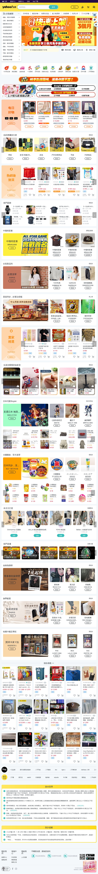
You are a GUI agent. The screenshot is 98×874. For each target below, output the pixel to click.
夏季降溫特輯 (34, 50)
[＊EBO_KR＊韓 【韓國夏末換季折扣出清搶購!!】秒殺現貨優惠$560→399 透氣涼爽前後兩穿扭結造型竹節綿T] (33, 518)
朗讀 (94, 15)
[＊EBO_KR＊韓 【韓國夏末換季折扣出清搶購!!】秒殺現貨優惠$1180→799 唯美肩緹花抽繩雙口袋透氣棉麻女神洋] (44, 521)
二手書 (12, 777)
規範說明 (80, 805)
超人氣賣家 (56, 13)
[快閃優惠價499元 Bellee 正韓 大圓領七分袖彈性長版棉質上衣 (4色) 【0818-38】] (91, 514)
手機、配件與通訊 (8, 53)
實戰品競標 (89, 230)
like (30, 195)
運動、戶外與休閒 (8, 46)
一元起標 (12, 770)
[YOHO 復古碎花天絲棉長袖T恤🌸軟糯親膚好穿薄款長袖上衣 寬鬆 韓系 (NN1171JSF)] (57, 518)
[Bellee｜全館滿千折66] (84, 525)
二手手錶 (38, 770)
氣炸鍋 (47, 777)
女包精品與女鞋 (7, 30)
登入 (74, 7)
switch (29, 777)
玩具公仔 (75, 13)
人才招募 (24, 857)
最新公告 (14, 862)
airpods (56, 777)
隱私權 (81, 869)
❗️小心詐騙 (85, 13)
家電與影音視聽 (7, 56)
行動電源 (38, 777)
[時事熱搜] (49, 79)
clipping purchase (34, 195)
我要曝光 (11, 123)
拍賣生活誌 (45, 13)
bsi (6, 869)
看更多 (91, 135)
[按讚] (17, 386)
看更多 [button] (12, 281)
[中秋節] (88, 87)
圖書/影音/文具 (7, 24)
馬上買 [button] (56, 321)
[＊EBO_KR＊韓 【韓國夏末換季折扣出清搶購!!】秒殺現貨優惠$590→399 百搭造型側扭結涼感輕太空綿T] (44, 514)
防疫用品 (74, 777)
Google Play (91, 858)
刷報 (4, 770)
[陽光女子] (41, 87)
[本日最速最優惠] (89, 866)
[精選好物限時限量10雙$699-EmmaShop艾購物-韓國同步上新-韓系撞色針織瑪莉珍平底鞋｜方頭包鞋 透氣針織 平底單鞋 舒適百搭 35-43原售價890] (10, 518)
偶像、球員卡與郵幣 (9, 17)
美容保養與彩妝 (7, 40)
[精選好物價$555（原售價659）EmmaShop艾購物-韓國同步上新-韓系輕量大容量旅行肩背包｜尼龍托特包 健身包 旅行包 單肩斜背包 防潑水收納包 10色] (21, 514)
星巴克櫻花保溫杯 (25, 770)
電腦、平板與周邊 (8, 50)
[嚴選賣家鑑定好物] (58, 31)
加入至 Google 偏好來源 (94, 20)
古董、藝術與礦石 (8, 20)
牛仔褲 (65, 777)
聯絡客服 (14, 860)
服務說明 (4, 860)
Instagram (16, 868)
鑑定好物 (35, 13)
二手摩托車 (73, 770)
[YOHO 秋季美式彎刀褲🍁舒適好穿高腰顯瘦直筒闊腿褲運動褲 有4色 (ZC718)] (68, 514)
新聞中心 (4, 857)
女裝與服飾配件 (7, 27)
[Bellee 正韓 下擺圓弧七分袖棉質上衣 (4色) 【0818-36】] (91, 521)
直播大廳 (90, 544)
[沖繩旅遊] (41, 94)
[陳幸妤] (73, 94)
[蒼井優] (73, 87)
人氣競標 (66, 13)
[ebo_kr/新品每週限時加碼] (37, 525)
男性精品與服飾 (7, 37)
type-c (63, 770)
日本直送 (26, 13)
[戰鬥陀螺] (88, 94)
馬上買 (91, 297)
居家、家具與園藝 (8, 43)
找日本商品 (89, 401)
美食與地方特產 (7, 59)
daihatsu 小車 (85, 770)
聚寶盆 (84, 777)
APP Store (91, 855)
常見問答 (14, 857)
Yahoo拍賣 (9, 7)
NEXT (95, 150)
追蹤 (14, 535)
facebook (12, 868)
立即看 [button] (12, 248)
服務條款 (76, 869)
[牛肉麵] (57, 94)
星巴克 (21, 777)
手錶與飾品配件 (7, 33)
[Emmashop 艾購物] (14, 525)
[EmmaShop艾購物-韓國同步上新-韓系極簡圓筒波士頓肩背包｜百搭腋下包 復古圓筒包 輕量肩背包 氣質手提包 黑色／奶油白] (21, 521)
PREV (3, 150)
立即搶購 (29, 126)
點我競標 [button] (56, 255)
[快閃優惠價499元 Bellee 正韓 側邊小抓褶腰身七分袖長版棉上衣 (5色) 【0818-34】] (80, 518)
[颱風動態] (57, 87)
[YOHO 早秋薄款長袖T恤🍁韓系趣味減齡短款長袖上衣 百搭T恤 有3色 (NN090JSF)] (68, 521)
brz (56, 770)
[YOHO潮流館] (61, 525)
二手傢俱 (48, 770)
